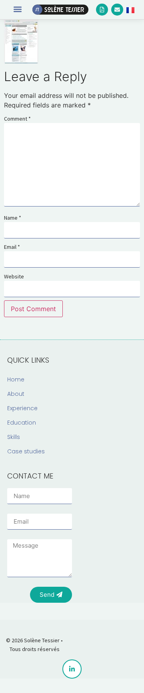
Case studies (26, 451)
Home (15, 379)
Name (12, 217)
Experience (22, 408)
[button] (17, 9)
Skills (13, 437)
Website (14, 276)
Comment (17, 118)
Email (12, 246)
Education (21, 423)
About (15, 394)
